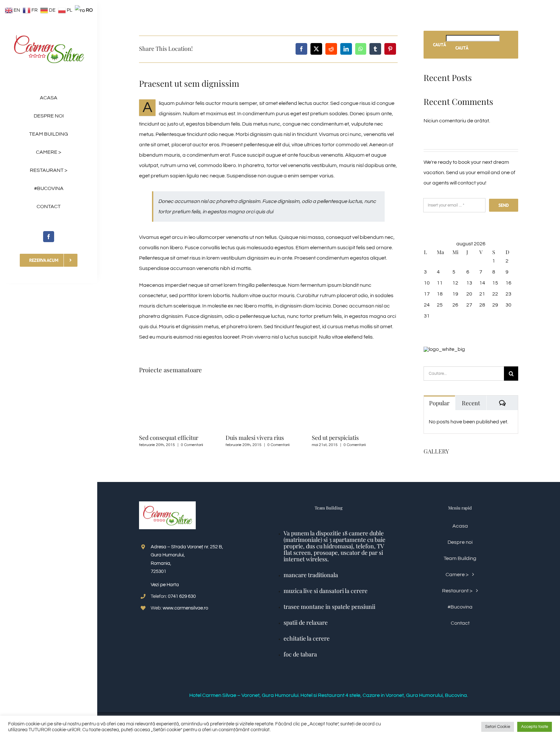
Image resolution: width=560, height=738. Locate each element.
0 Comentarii (192, 445)
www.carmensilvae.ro (185, 608)
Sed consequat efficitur (168, 438)
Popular (439, 403)
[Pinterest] (390, 48)
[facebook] (48, 236)
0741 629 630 (182, 596)
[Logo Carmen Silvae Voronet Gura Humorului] (48, 31)
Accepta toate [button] (534, 726)
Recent (471, 403)
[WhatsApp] (361, 48)
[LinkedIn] (346, 48)
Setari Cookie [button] (497, 726)
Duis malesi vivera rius (255, 438)
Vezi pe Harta (165, 584)
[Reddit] (331, 48)
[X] (316, 48)
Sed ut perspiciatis (335, 438)
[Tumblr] (375, 48)
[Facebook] (301, 48)
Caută (439, 44)
